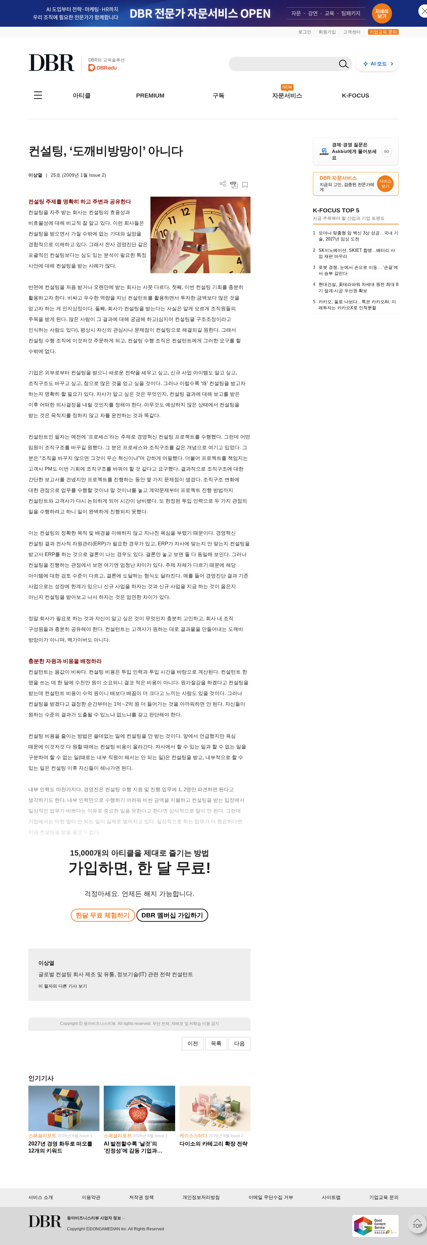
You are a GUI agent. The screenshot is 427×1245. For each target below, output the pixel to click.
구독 (218, 95)
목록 (216, 1043)
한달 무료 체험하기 (103, 915)
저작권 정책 (141, 1197)
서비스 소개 (40, 1197)
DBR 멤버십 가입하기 (172, 915)
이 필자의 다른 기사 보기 (62, 986)
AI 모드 (379, 63)
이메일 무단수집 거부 (271, 1197)
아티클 (82, 95)
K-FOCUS (355, 95)
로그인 (304, 31)
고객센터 (352, 31)
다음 (239, 1043)
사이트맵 (331, 1197)
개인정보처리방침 (201, 1197)
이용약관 (91, 1197)
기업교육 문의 (383, 31)
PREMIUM (150, 95)
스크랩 (245, 184)
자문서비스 (287, 95)
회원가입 (327, 31)
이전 (192, 1043)
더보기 (223, 183)
